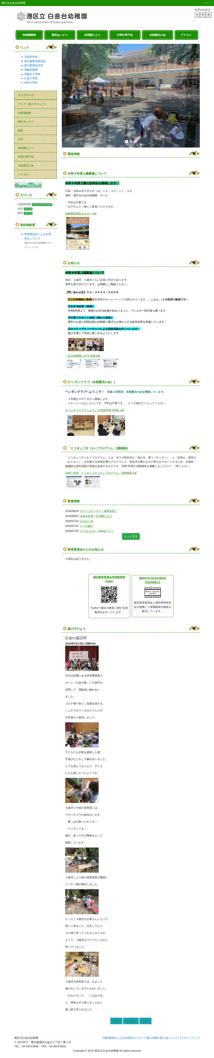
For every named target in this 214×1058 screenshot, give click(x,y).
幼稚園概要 (29, 34)
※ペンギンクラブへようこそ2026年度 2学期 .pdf (94, 410)
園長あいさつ (60, 34)
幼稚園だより (92, 34)
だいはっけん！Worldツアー (97, 531)
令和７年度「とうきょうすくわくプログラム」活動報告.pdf (100, 473)
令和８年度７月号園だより (96, 516)
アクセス (186, 34)
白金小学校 (31, 78)
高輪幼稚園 (31, 69)
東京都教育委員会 (35, 61)
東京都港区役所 (33, 65)
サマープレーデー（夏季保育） (98, 511)
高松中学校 (31, 82)
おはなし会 (86, 521)
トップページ (26, 95)
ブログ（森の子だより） (32, 104)
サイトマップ (192, 1037)
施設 (20, 130)
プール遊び (86, 526)
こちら (155, 299)
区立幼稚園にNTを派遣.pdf (84, 355)
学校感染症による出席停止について (124, 1037)
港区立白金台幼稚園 (13, 3)
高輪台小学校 (32, 74)
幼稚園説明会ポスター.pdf (80, 213)
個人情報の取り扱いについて (164, 1037)
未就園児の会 (157, 34)
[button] (72, 96)
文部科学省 (31, 56)
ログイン (208, 3)
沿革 (20, 139)
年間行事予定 (125, 34)
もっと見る (131, 536)
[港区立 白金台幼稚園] (56, 16)
